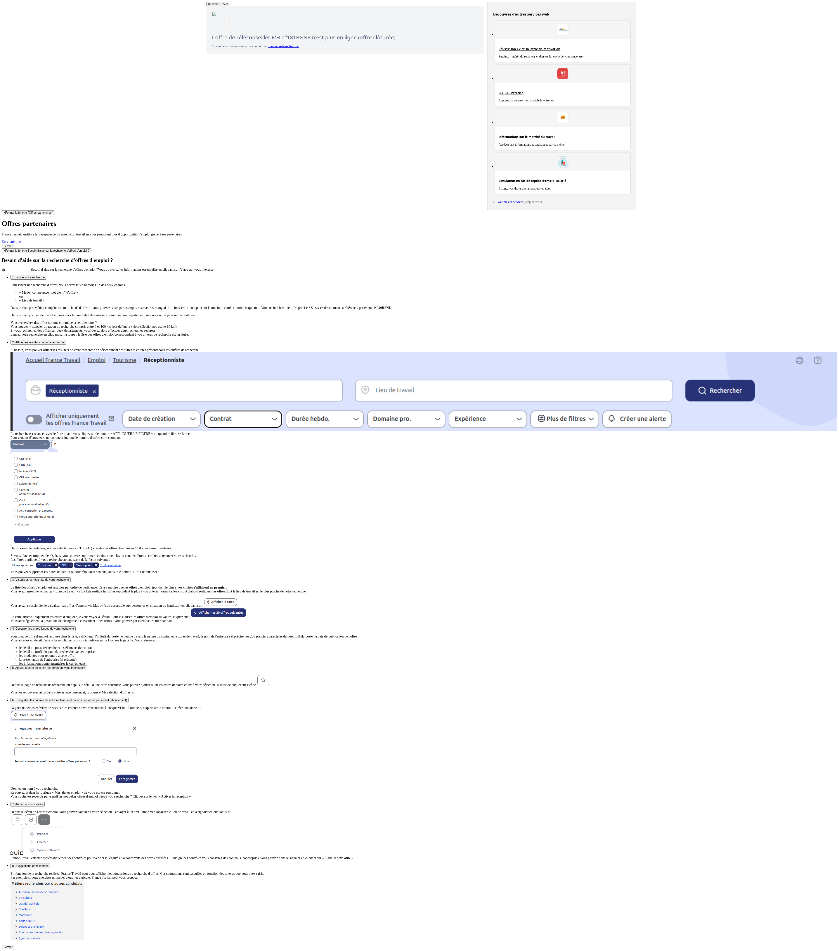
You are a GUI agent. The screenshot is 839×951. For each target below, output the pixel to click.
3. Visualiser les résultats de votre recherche (40, 579)
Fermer (7, 246)
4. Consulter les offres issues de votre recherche (43, 628)
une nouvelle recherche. (283, 46)
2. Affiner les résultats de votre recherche (38, 342)
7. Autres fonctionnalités (27, 804)
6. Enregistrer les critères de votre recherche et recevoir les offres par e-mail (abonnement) (69, 700)
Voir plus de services (510, 202)
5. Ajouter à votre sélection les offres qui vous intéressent (48, 667)
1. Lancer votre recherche (28, 277)
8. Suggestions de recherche (30, 865)
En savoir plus (11, 242)
